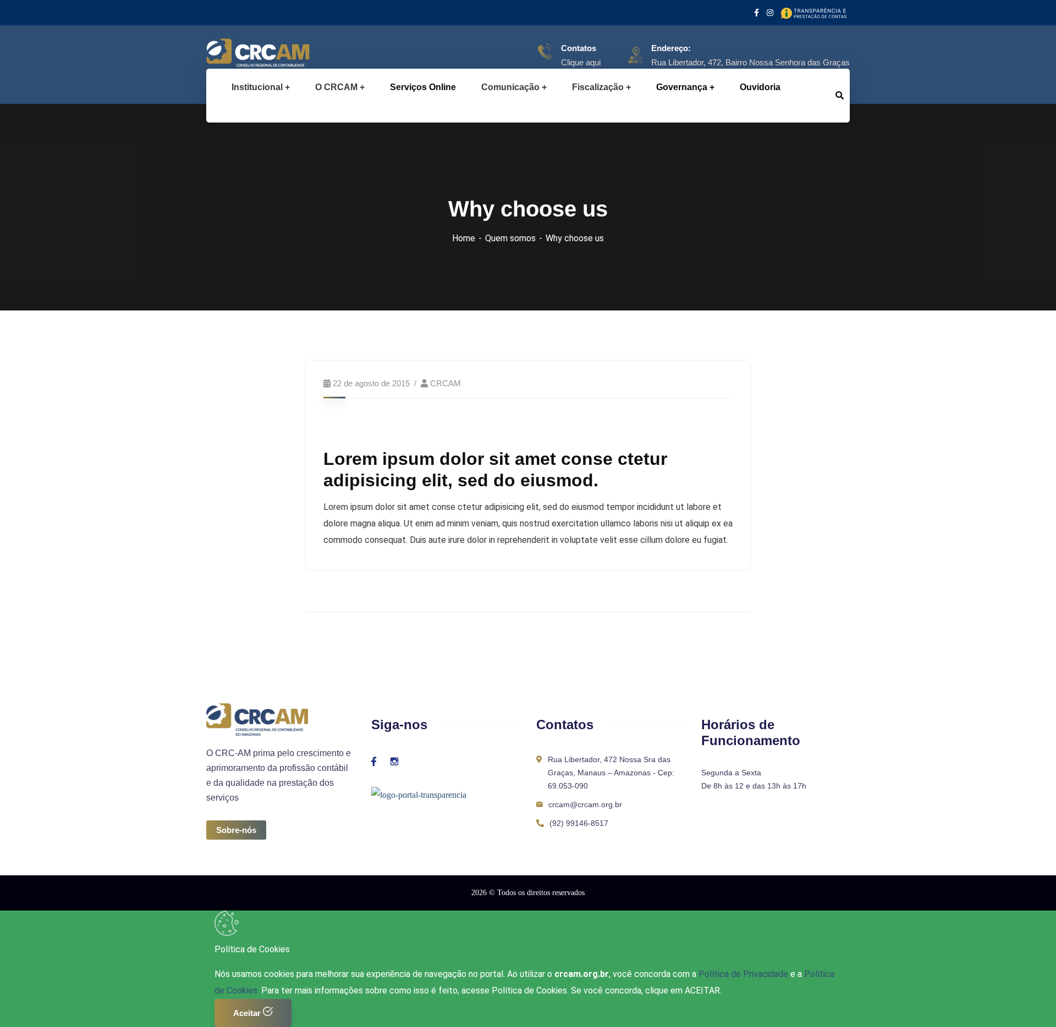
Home (463, 238)
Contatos (578, 48)
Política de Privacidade (744, 974)
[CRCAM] (240, 55)
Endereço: (671, 48)
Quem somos (510, 238)
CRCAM (445, 383)
